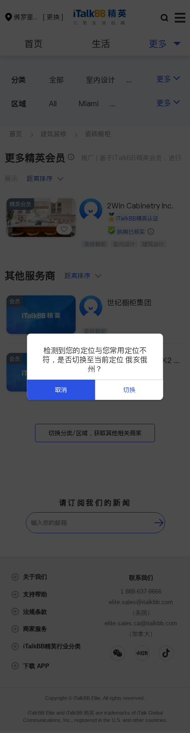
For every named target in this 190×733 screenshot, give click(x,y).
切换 (129, 390)
